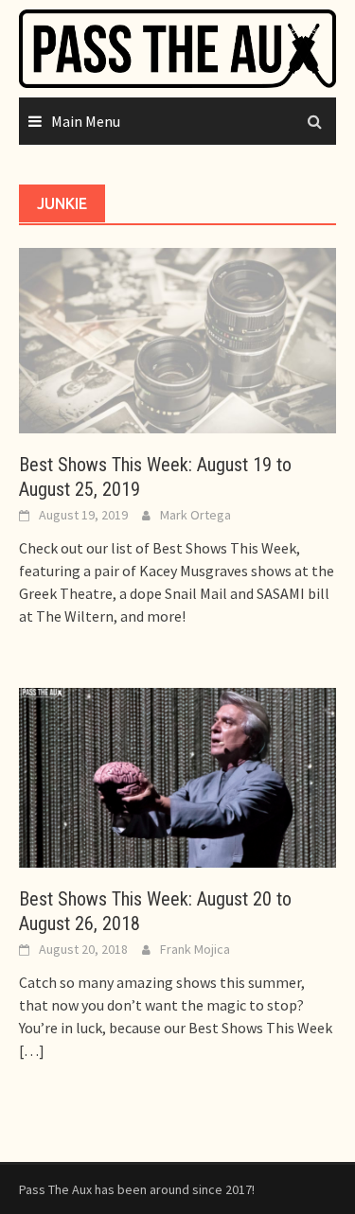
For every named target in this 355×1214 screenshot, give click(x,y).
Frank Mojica (195, 949)
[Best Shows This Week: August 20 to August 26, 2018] (177, 775)
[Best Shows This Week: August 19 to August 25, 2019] (177, 338)
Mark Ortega (195, 514)
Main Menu (85, 121)
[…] (31, 1050)
